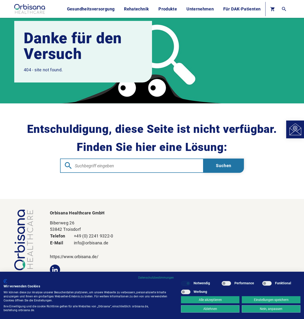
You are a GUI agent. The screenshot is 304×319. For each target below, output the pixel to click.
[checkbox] (185, 283)
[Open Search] (284, 9)
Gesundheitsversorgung (91, 8)
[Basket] (272, 9)
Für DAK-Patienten (242, 8)
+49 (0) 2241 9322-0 (93, 235)
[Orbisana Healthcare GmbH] (27, 240)
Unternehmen (200, 8)
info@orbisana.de (91, 242)
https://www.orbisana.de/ (74, 256)
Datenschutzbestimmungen (156, 277)
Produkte (167, 8)
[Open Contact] (295, 129)
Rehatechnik (136, 8)
